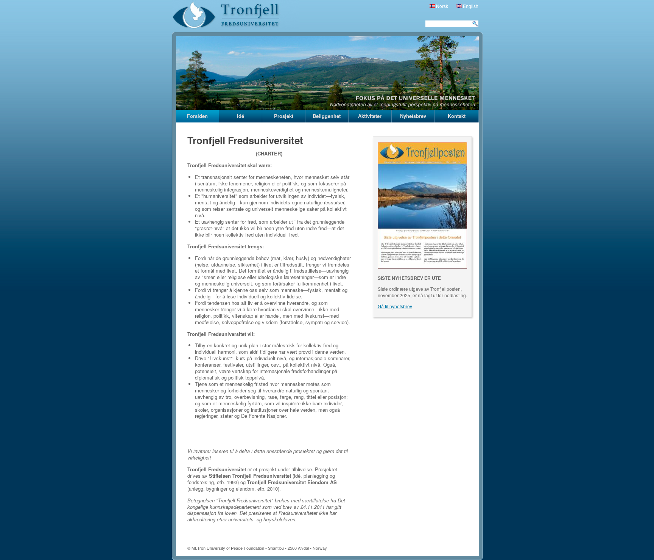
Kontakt (457, 115)
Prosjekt (283, 115)
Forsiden (197, 115)
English (470, 6)
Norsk (441, 6)
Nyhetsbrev (413, 115)
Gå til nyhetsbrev (395, 306)
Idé (240, 115)
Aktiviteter (370, 115)
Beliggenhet (327, 115)
